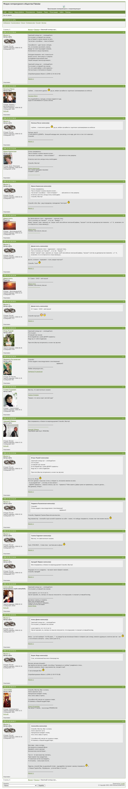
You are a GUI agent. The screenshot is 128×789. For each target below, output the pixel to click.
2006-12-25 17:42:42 (9, 531)
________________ (34, 174)
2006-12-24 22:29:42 (9, 418)
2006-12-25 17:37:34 (9, 453)
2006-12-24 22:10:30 (9, 387)
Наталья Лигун (8, 89)
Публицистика (30, 23)
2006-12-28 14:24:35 (9, 584)
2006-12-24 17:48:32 (9, 118)
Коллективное (15, 23)
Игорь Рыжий (8, 331)
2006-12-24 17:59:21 (9, 181)
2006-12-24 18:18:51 (9, 301)
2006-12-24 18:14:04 (9, 241)
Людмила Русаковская (11, 359)
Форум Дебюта (19, 12)
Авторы (44, 23)
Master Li (6, 35)
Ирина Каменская (9, 151)
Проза (23, 23)
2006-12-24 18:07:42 (9, 215)
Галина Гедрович (9, 390)
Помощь (68, 12)
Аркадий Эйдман (9, 421)
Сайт (5, 12)
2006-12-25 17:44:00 (9, 557)
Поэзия (38, 23)
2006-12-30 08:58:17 (9, 721)
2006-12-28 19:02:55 (9, 615)
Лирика (36, 29)
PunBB (122, 783)
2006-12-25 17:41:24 (9, 499)
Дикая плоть (8, 218)
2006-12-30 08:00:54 (9, 687)
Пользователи (30, 12)
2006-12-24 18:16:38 (9, 275)
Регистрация (54, 12)
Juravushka (7, 690)
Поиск (46, 12)
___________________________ (38, 426)
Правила (39, 12)
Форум (10, 12)
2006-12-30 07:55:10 (9, 651)
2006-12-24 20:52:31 (9, 328)
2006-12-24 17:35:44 (9, 32)
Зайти (61, 12)
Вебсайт (6, 111)
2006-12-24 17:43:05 (9, 86)
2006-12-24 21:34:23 (9, 356)
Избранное (6, 23)
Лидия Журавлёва (34, 706)
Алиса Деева (8, 587)
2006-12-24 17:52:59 (9, 148)
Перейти (6, 783)
